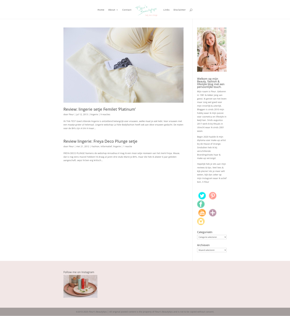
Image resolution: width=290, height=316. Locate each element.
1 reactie (127, 146)
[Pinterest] (212, 198)
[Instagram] (201, 224)
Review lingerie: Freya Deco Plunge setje (100, 141)
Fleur (71, 114)
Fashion (95, 146)
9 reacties (105, 114)
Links (166, 10)
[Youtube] (202, 215)
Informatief (106, 146)
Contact (127, 10)
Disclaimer (180, 10)
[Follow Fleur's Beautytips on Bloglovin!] (212, 215)
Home (101, 10)
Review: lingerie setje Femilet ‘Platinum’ (99, 109)
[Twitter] (202, 198)
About (111, 10)
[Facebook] (201, 207)
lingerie (94, 114)
